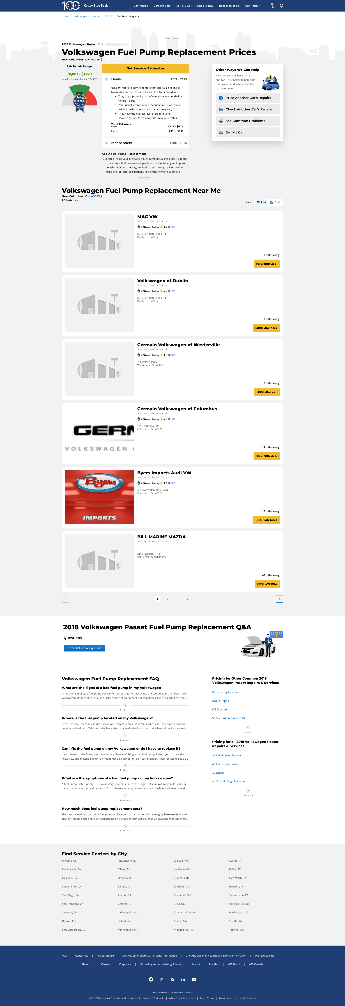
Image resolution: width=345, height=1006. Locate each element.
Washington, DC (238, 912)
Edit (100, 44)
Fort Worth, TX (237, 878)
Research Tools (229, 5)
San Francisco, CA (72, 903)
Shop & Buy (205, 5)
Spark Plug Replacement (228, 718)
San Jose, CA (69, 912)
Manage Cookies (265, 955)
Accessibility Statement (246, 998)
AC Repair (218, 772)
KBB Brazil (234, 964)
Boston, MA (180, 921)
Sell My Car (184, 5)
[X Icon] (162, 979)
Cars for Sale (162, 5)
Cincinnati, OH (182, 895)
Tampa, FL (124, 886)
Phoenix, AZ (69, 860)
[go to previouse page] (279, 599)
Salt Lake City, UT (239, 903)
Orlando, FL (125, 878)
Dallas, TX (235, 869)
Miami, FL (123, 869)
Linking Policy (225, 998)
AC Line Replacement (225, 764)
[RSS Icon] (172, 979)
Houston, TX (236, 886)
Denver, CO (69, 921)
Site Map (213, 964)
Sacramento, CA (71, 886)
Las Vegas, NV (181, 869)
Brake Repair (220, 701)
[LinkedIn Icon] (183, 979)
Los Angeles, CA (71, 869)
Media (196, 964)
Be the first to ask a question (84, 648)
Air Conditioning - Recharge (228, 781)
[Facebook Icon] (151, 979)
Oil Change (219, 709)
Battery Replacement (226, 692)
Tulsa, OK (179, 903)
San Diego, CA (70, 895)
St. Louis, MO (181, 860)
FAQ (64, 955)
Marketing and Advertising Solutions (162, 964)
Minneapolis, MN (128, 929)
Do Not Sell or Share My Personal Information (149, 955)
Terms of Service (207, 998)
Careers (106, 964)
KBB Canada (256, 964)
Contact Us (81, 955)
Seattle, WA (236, 921)
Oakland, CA (69, 878)
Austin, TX (235, 860)
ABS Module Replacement (227, 755)
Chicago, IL (124, 903)
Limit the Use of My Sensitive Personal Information (216, 955)
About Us (87, 964)
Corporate (125, 964)
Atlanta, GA (124, 895)
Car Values (141, 5)
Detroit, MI (124, 921)
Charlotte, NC (181, 886)
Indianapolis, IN (127, 912)
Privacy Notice (105, 955)
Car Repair (252, 5)
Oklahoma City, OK (184, 912)
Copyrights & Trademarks (153, 998)
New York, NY (181, 878)
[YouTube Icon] (194, 979)
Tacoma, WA (236, 929)
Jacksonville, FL (126, 860)
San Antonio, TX (238, 895)
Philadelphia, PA (183, 929)
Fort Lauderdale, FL (73, 929)
